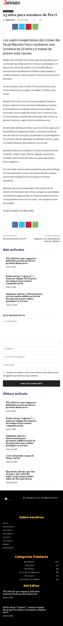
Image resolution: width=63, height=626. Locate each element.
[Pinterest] (29, 27)
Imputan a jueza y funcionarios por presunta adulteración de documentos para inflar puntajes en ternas (24, 298)
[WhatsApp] (35, 27)
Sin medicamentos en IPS (14, 239)
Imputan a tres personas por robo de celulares (47, 240)
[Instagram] (26, 509)
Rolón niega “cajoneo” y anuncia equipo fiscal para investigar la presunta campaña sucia (21, 280)
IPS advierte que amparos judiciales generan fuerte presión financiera (21, 261)
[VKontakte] (37, 509)
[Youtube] (42, 509)
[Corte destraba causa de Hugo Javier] (44, 460)
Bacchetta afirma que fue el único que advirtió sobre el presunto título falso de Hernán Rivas (20, 475)
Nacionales (8, 11)
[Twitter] (22, 27)
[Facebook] (15, 27)
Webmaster (10, 20)
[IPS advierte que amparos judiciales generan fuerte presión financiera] (50, 263)
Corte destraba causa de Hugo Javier (20, 457)
